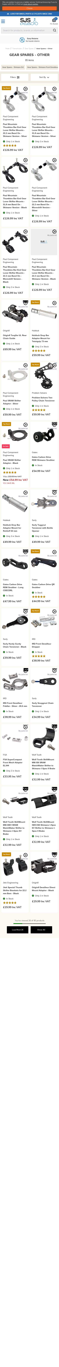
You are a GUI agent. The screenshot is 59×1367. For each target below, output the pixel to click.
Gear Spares (29, 49)
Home (7, 49)
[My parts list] (25, 89)
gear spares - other (44, 49)
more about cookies (30, 4)
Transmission (17, 49)
